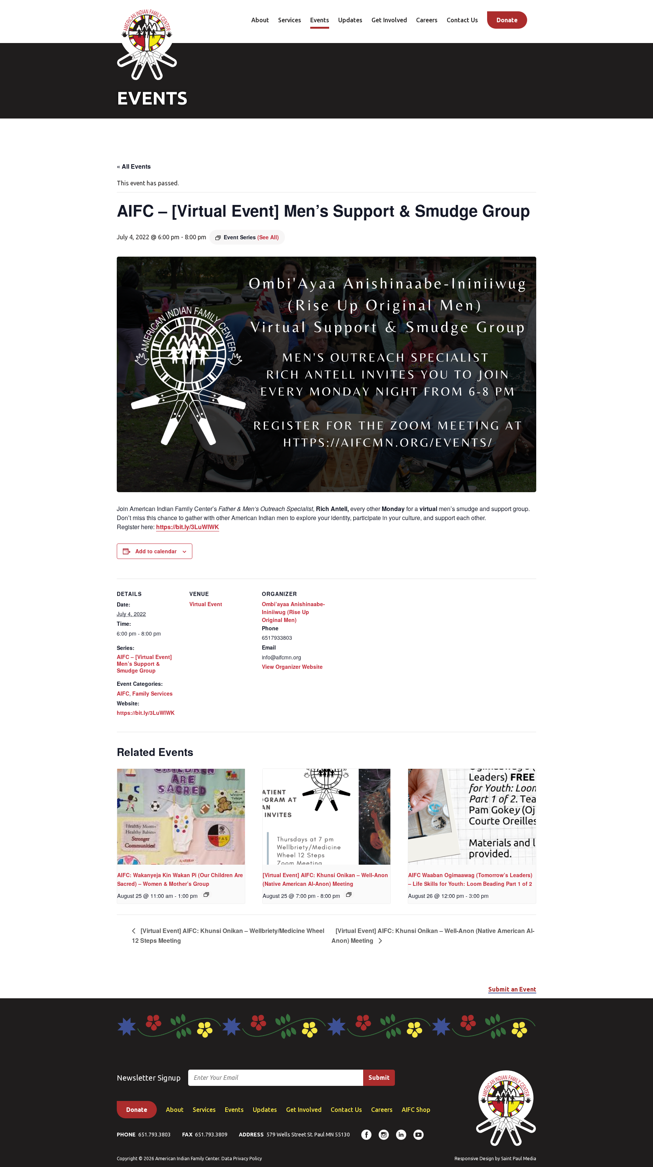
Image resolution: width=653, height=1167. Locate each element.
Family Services (152, 693)
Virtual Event (205, 604)
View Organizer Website (292, 666)
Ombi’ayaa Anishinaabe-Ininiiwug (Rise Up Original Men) (293, 612)
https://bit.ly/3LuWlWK (187, 526)
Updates (350, 20)
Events (319, 20)
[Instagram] (384, 1135)
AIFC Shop (416, 1109)
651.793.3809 (211, 1135)
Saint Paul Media (518, 1158)
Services (289, 20)
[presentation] (181, 817)
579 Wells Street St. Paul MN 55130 (308, 1135)
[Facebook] (366, 1135)
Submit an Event (512, 989)
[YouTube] (418, 1135)
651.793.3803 (154, 1135)
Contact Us (462, 20)
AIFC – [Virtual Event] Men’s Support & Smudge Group (144, 663)
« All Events (134, 166)
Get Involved (389, 20)
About (260, 20)
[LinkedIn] (401, 1135)
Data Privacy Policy (241, 1158)
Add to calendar (155, 551)
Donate (507, 20)
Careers (427, 20)
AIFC (123, 693)
